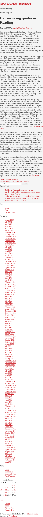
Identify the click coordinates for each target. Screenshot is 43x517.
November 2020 (10, 363)
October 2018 (10, 414)
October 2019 (10, 390)
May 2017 (8, 441)
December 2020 (10, 361)
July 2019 (8, 396)
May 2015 (8, 456)
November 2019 (10, 387)
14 (10, 490)
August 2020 (9, 369)
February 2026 (10, 232)
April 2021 (8, 352)
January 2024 (9, 284)
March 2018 (9, 427)
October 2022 (10, 315)
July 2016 (8, 454)
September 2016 (10, 449)
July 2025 (8, 247)
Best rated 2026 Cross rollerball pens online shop (22, 198)
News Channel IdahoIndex (15, 3)
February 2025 (10, 257)
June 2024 (8, 274)
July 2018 (8, 418)
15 (13, 490)
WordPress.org (10, 476)
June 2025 (8, 249)
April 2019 (8, 402)
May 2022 (8, 325)
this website (34, 176)
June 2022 (8, 323)
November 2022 (10, 313)
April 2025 (8, 253)
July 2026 (8, 222)
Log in (7, 470)
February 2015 (10, 458)
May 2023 (8, 301)
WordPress (13, 516)
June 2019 (8, 398)
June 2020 (8, 373)
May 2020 (8, 375)
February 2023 (10, 307)
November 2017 (10, 431)
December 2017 (10, 429)
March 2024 (9, 280)
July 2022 (8, 321)
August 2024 (9, 270)
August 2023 (9, 294)
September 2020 (10, 367)
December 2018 (10, 410)
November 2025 (10, 239)
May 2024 (8, 276)
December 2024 (10, 261)
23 (15, 492)
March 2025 (9, 255)
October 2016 (10, 447)
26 (6, 495)
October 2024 (10, 265)
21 (10, 492)
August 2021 (9, 344)
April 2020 (8, 377)
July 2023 (8, 296)
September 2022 (10, 317)
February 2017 (10, 445)
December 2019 (10, 385)
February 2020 (10, 381)
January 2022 (9, 334)
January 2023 (9, 309)
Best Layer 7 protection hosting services (19, 190)
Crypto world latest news (9, 179)
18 (3, 492)
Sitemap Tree (9, 510)
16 (15, 490)
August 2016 (9, 452)
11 (3, 490)
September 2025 (10, 243)
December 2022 (10, 311)
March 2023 (9, 305)
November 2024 (10, 263)
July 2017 (8, 439)
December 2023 (10, 286)
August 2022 (9, 319)
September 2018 (10, 416)
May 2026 (8, 226)
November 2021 (10, 338)
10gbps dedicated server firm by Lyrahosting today (23, 196)
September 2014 (10, 460)
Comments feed (10, 474)
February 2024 (10, 282)
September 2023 (10, 292)
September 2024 (10, 268)
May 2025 (8, 251)
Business (29, 28)
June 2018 (8, 421)
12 (6, 490)
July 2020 (8, 371)
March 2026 (9, 230)
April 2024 (8, 278)
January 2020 (9, 383)
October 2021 (10, 340)
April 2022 (8, 328)
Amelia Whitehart (18, 28)
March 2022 (9, 330)
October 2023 (10, 290)
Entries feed (9, 472)
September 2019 (10, 392)
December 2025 (10, 237)
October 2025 (10, 241)
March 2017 (9, 443)
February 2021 (10, 356)
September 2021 (10, 342)
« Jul (1, 500)
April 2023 (8, 303)
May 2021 (8, 350)
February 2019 (10, 406)
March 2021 (9, 354)
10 (1, 490)
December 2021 (10, 336)
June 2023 (8, 299)
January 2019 (9, 408)
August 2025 (9, 245)
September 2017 (10, 435)
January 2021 (9, 359)
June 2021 (8, 348)
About (7, 208)
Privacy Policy (10, 212)
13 (8, 490)
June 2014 (8, 462)
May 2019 (8, 400)
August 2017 (9, 437)
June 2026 (8, 224)
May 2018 (8, 423)
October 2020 (10, 365)
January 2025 (9, 259)
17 (1, 492)
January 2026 (9, 234)
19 (6, 492)
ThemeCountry (32, 514)
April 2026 (8, 228)
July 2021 (8, 346)
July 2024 (8, 272)
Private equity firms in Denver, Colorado (14, 182)
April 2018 (8, 425)
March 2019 (9, 404)
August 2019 (9, 394)
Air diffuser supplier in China (15, 200)
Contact (7, 210)
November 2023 (10, 288)
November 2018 (10, 412)
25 (3, 495)
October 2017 (10, 433)
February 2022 (10, 332)
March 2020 (9, 379)
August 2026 (9, 220)
